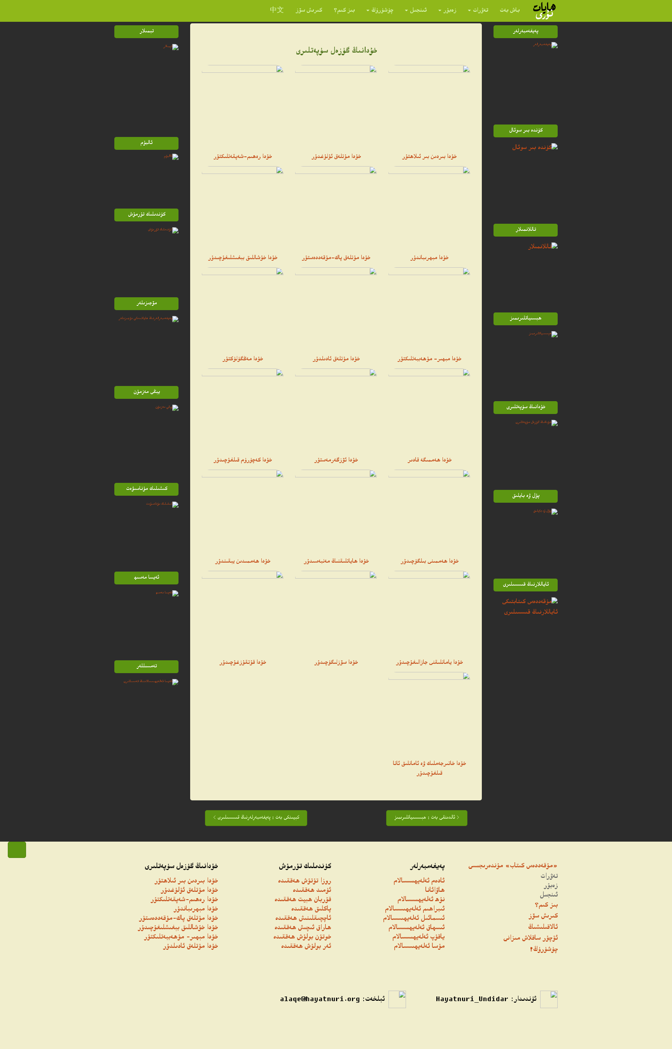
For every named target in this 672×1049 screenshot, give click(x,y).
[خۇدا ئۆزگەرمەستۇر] (336, 409)
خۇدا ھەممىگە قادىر (430, 460)
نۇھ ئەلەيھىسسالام (420, 900)
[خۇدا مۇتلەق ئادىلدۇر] (336, 308)
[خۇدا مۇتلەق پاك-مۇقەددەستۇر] (336, 207)
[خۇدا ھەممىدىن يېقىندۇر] (243, 510)
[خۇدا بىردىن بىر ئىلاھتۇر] (429, 106)
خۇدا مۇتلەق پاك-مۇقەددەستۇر (336, 258)
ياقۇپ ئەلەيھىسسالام (418, 937)
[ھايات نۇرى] (544, 10)
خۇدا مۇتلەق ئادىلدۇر (336, 359)
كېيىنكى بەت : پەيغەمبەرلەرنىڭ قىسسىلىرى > (256, 818)
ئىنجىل (418, 10)
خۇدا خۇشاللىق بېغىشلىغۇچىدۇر (242, 258)
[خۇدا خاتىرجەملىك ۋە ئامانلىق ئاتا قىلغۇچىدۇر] (429, 713)
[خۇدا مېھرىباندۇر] (429, 207)
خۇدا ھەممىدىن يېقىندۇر (242, 562)
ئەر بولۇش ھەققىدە (306, 947)
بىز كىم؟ (344, 10)
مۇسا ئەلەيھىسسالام (419, 947)
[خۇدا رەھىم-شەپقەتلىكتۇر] (243, 106)
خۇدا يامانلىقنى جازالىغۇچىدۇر (429, 663)
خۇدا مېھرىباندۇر (429, 258)
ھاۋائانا (434, 891)
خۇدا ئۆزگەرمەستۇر (336, 460)
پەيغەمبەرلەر (427, 866)
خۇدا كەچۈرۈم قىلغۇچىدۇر (243, 460)
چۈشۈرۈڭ (382, 10)
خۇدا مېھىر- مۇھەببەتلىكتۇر (429, 359)
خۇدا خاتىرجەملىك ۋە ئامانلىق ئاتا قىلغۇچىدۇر (429, 769)
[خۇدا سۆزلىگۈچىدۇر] (336, 612)
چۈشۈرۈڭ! (543, 950)
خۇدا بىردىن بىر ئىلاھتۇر (429, 157)
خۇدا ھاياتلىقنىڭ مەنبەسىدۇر (336, 562)
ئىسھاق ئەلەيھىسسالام (416, 928)
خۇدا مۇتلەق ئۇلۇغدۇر (336, 157)
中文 (277, 10)
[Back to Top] (17, 850)
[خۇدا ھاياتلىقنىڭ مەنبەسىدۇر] (336, 510)
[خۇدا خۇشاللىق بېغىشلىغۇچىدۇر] (243, 207)
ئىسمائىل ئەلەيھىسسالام (413, 919)
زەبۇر (449, 10)
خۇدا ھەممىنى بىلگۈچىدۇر (429, 562)
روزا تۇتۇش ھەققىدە (304, 881)
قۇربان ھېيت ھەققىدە (303, 900)
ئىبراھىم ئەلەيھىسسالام (414, 909)
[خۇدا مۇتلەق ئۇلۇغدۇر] (336, 106)
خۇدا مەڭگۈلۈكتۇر (242, 359)
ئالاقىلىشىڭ (543, 928)
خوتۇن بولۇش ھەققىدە (302, 937)
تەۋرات (480, 10)
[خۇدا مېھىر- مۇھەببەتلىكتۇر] (429, 308)
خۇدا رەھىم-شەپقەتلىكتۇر (243, 157)
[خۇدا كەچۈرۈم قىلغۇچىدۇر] (243, 409)
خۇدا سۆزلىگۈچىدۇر (336, 663)
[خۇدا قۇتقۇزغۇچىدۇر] (243, 612)
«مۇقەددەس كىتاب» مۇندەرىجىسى (513, 866)
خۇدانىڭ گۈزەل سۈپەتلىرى (181, 866)
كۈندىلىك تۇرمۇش (305, 866)
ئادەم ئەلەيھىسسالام (419, 881)
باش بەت (510, 10)
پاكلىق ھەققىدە (311, 909)
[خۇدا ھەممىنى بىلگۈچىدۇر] (429, 510)
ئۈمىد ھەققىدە (312, 891)
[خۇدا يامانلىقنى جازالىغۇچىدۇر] (429, 612)
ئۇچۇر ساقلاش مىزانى (530, 939)
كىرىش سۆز (309, 10)
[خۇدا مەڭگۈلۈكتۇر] (243, 308)
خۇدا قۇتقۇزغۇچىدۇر (242, 663)
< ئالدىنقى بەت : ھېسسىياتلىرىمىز (426, 818)
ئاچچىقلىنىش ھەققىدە (303, 919)
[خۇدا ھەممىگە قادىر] (429, 409)
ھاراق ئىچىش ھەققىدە (303, 928)
